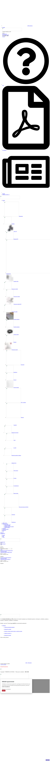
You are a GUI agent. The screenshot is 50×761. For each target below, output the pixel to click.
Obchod (4, 543)
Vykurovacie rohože (3, 551)
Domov (1, 543)
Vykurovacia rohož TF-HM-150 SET (6, 552)
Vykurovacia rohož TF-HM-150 (5, 559)
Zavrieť (3, 690)
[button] (2, 533)
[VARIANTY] (5, 557)
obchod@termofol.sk (5, 34)
